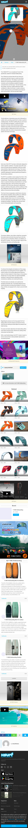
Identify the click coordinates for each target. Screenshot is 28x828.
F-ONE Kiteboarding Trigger (21, 415)
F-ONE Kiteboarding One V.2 (7, 400)
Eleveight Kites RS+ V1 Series (21, 474)
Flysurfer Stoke (18, 445)
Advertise (16, 803)
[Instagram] (8, 767)
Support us (23, 367)
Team (15, 809)
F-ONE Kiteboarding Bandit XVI (7, 430)
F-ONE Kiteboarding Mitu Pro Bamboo (14, 580)
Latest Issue (4, 811)
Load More (14, 678)
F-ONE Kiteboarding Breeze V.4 (21, 400)
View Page (16, 514)
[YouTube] (11, 767)
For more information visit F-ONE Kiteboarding (14, 383)
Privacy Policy (20, 819)
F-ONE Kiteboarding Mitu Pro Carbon (14, 619)
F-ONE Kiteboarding (18, 510)
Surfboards (4, 598)
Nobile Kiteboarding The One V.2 (7, 474)
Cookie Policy (11, 819)
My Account (3, 803)
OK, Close (14, 825)
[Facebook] (2, 767)
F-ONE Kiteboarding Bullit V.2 (7, 415)
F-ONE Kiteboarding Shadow (14, 657)
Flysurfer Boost (4, 445)
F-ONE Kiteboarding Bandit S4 (21, 430)
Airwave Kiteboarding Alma (21, 459)
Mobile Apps (17, 806)
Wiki (15, 812)
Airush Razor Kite (5, 459)
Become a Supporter (5, 806)
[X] (5, 767)
